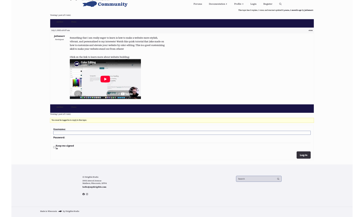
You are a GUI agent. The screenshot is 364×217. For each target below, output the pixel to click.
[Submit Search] (278, 179)
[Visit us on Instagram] (87, 194)
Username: (59, 129)
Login (253, 4)
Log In (303, 155)
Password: (59, 137)
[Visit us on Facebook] (83, 194)
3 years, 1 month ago (292, 10)
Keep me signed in (65, 147)
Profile (237, 4)
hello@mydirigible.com (94, 187)
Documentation (217, 4)
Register (267, 4)
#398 (311, 31)
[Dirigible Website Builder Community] (105, 4)
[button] (280, 4)
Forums (198, 4)
